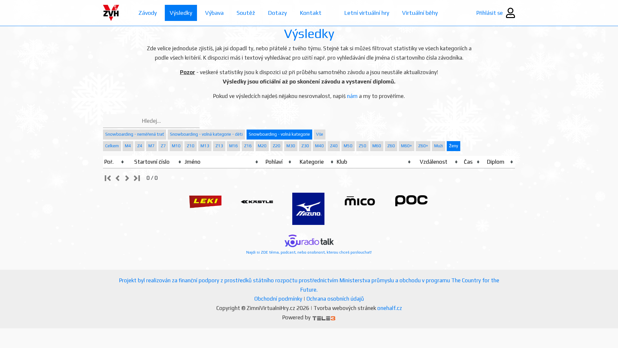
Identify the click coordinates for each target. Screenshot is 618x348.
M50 (348, 145)
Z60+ (423, 145)
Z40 (334, 145)
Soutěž (246, 12)
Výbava (214, 12)
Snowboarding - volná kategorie (279, 134)
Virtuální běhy (420, 12)
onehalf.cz (389, 308)
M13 (205, 145)
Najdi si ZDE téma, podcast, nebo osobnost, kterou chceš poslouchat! (309, 252)
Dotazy (277, 12)
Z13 (219, 145)
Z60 (391, 145)
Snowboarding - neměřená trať (134, 134)
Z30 (305, 145)
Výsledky (181, 12)
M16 (233, 145)
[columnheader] (114, 162)
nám (352, 96)
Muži (438, 145)
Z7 (163, 145)
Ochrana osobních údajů (335, 298)
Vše (319, 134)
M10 (176, 145)
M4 (128, 145)
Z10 (190, 145)
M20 (262, 145)
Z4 (139, 145)
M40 (319, 145)
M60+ (406, 145)
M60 (376, 145)
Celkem (112, 145)
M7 (151, 145)
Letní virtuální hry (366, 12)
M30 (290, 145)
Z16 (248, 145)
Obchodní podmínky (278, 298)
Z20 (276, 145)
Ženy (453, 145)
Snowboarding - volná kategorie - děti (206, 134)
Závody (147, 12)
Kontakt (311, 12)
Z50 (362, 145)
